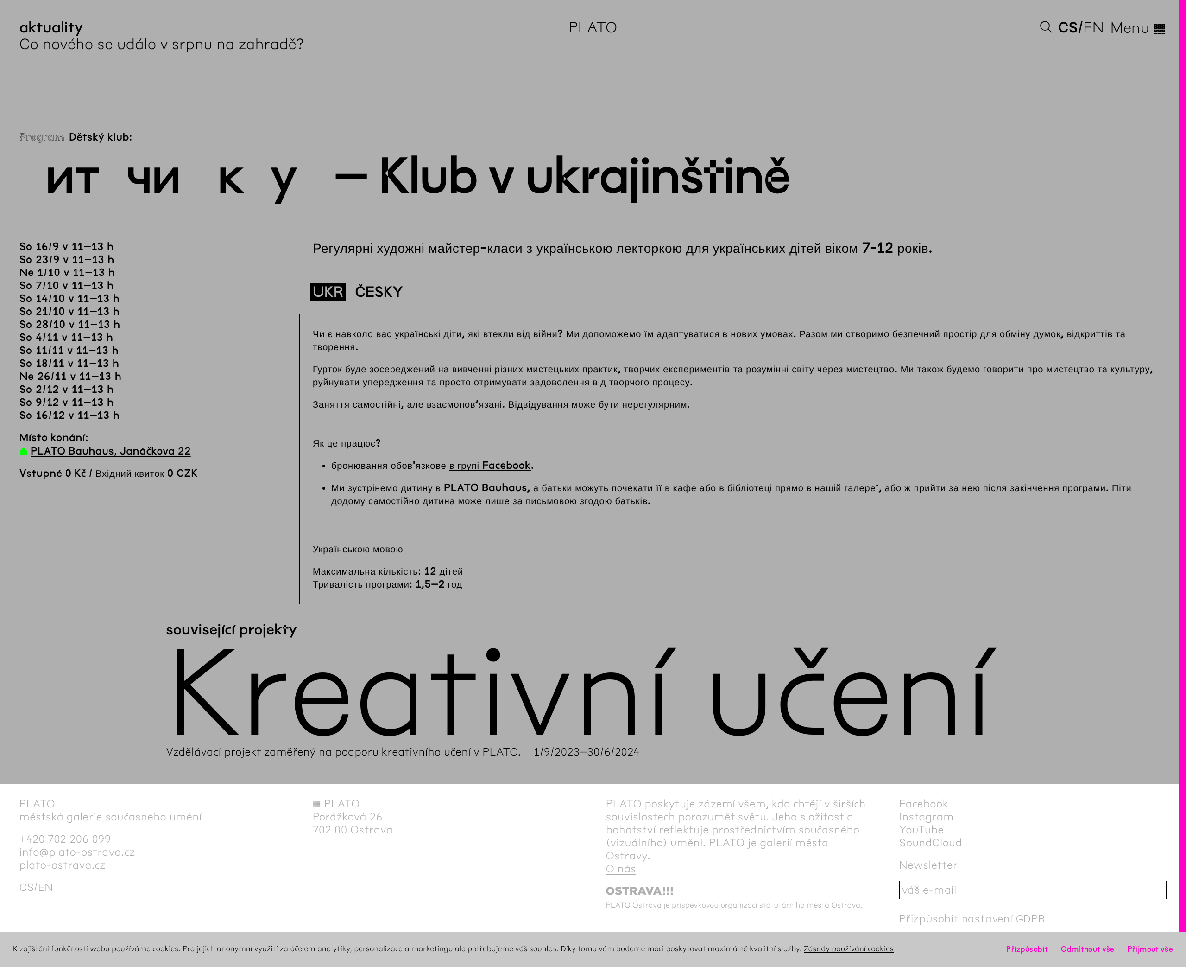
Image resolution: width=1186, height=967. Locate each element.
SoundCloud (930, 843)
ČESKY (379, 292)
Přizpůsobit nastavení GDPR (972, 919)
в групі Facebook (490, 465)
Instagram (926, 817)
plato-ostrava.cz (62, 865)
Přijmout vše (1150, 949)
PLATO (592, 27)
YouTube (921, 830)
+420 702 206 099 (65, 839)
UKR (328, 292)
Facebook (924, 804)
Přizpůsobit (1027, 949)
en (1093, 27)
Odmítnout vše (1088, 949)
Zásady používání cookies (849, 949)
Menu (1138, 27)
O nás (621, 869)
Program (41, 137)
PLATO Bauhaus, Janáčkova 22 (111, 451)
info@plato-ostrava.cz (77, 852)
